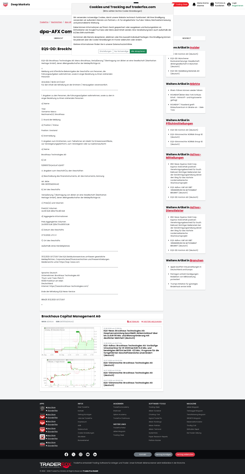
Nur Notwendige (121, 51)
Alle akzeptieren (138, 51)
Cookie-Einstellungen (101, 39)
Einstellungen (106, 51)
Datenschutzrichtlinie (122, 44)
